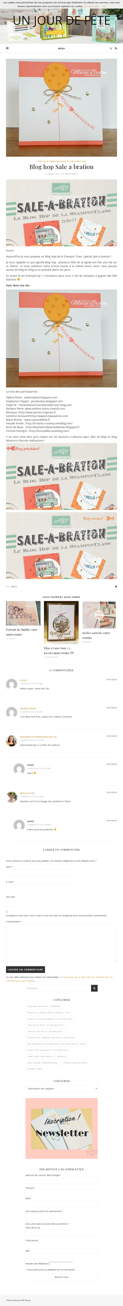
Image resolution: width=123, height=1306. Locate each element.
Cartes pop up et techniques (45, 1031)
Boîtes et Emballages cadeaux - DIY (48, 1013)
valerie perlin (28, 708)
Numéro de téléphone (37, 1263)
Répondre (112, 679)
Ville (28, 1250)
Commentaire (14, 921)
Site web (10, 896)
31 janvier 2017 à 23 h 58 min (39, 825)
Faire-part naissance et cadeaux (47, 1056)
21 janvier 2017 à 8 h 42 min (31, 712)
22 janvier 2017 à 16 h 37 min (32, 796)
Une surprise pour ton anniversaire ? (44, 1211)
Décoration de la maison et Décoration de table (57, 1044)
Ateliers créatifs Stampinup (45, 1006)
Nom (9, 866)
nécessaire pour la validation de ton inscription (51, 1269)
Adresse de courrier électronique (43, 1175)
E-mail (10, 881)
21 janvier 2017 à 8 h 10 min (31, 684)
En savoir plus (91, 6)
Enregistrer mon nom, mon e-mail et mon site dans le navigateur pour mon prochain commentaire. (56, 915)
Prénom (30, 1187)
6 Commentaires (69, 173)
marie (14, 586)
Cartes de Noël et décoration (45, 1025)
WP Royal (25, 1300)
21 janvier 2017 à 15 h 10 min (32, 740)
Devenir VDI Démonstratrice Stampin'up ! (52, 1038)
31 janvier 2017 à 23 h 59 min (39, 768)
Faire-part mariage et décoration (48, 1050)
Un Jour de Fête (62, 20)
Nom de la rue (33, 1227)
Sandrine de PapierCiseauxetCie (38, 736)
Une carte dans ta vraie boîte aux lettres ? (47, 1223)
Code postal (32, 1240)
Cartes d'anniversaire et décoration (61, 161)
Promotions (35, 1069)
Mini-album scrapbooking (43, 1063)
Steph (23, 680)
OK (104, 6)
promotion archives (75, 1063)
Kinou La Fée (27, 793)
